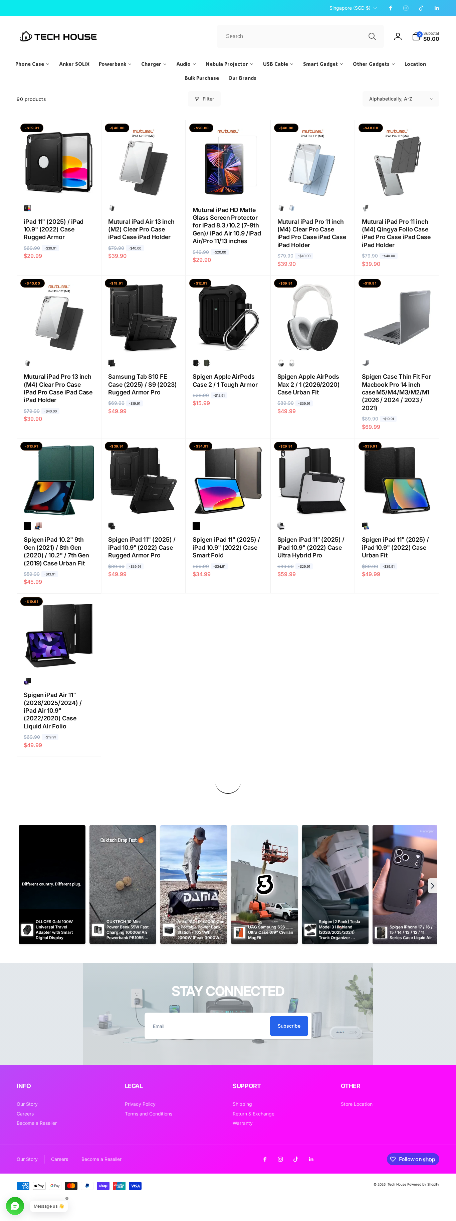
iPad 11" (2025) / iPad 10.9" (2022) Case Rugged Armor (53, 229)
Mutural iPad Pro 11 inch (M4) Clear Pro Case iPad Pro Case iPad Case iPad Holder (311, 233)
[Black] (27, 208)
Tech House (397, 1184)
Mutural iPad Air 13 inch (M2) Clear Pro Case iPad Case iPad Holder (141, 229)
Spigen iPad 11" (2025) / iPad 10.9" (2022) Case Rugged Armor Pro (141, 547)
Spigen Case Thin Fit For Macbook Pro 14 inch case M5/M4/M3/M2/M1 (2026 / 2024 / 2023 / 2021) (396, 392)
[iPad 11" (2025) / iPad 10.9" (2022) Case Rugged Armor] (59, 185)
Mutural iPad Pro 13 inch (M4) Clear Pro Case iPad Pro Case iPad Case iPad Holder (58, 388)
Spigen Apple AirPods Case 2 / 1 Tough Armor (225, 380)
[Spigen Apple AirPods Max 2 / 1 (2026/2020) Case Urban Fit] (312, 340)
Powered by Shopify (423, 1184)
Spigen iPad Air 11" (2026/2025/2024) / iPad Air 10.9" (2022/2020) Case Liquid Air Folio (53, 710)
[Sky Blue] (291, 208)
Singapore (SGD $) (350, 8)
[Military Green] (207, 363)
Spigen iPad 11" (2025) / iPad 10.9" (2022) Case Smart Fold (226, 547)
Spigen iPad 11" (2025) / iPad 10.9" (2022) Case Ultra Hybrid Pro (311, 547)
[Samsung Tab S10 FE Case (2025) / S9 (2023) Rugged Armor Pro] (144, 340)
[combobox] (300, 36)
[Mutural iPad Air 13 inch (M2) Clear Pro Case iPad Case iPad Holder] (144, 185)
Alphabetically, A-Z (390, 99)
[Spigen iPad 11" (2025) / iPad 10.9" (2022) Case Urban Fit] (397, 503)
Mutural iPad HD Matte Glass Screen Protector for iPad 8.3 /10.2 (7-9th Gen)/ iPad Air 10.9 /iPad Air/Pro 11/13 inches (227, 225)
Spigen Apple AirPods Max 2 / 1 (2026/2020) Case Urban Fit (308, 384)
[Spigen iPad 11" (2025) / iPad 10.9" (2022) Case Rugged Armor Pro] (144, 503)
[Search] (372, 36)
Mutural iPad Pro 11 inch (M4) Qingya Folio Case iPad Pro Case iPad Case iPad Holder (396, 233)
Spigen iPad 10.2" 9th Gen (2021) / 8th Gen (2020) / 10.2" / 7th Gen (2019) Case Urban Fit (56, 551)
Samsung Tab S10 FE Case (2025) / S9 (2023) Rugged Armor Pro (142, 384)
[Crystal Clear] (365, 363)
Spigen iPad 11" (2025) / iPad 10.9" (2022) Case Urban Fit (395, 547)
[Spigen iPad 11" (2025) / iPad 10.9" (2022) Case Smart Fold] (228, 503)
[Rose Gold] (38, 526)
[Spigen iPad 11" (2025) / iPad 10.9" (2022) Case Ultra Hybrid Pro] (312, 503)
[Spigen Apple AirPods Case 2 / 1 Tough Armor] (228, 340)
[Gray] (291, 363)
